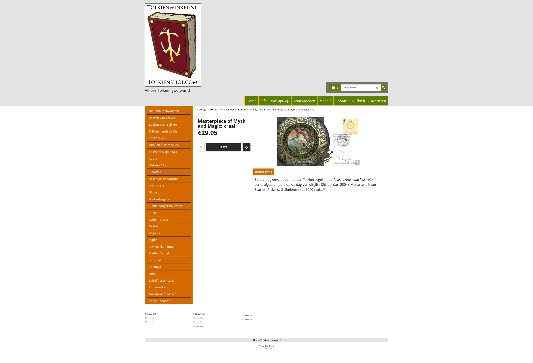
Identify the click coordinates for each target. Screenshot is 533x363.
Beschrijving (263, 172)
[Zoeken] (383, 87)
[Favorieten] (246, 147)
